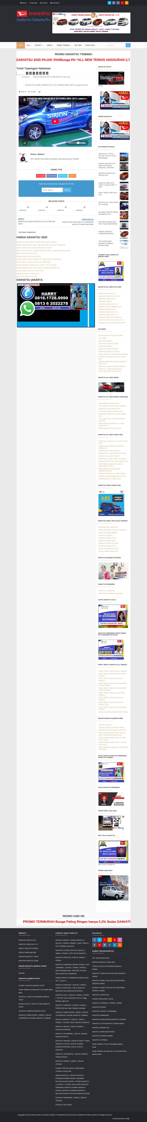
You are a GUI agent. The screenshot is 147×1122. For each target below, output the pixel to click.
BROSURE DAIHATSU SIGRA (28, 961)
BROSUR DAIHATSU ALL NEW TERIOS (111, 473)
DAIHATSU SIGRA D (105, 535)
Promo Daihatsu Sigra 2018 (108, 551)
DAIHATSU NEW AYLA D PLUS (109, 296)
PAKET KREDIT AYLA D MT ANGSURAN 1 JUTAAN (34, 248)
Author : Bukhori (37, 154)
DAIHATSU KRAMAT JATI (101, 1028)
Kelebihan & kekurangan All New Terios (112, 476)
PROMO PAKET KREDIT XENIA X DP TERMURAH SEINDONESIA (38, 259)
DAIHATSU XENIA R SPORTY (108, 349)
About (24, 3)
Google (41, 176)
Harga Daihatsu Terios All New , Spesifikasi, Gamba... (109, 470)
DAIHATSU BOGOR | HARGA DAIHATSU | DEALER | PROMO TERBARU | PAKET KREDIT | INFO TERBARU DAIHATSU (72, 943)
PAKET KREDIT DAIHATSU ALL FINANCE (112, 671)
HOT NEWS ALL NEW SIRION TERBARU (112, 406)
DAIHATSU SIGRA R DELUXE (108, 549)
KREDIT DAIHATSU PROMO (28, 948)
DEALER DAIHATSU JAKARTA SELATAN (112, 730)
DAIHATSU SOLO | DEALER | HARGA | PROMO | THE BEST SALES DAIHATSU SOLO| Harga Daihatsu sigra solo (72, 998)
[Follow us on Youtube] (114, 940)
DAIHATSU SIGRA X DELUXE (108, 543)
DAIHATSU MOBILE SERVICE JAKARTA (111, 366)
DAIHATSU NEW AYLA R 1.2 (108, 315)
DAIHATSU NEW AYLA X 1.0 (108, 304)
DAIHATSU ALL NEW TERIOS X (109, 451)
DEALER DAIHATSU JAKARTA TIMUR (111, 727)
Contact (44, 3)
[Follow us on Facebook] (118, 3)
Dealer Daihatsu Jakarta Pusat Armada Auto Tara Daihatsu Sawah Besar (111, 734)
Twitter (63, 176)
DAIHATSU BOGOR (99, 1007)
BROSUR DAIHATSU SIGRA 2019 (103, 962)
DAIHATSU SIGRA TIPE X (107, 541)
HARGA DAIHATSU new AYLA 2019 (28, 256)
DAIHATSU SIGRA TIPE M (107, 538)
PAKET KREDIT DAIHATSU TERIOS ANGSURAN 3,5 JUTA (110, 465)
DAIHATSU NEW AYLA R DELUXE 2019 (106, 174)
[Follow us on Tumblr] (109, 945)
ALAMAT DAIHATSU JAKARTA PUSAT (32, 985)
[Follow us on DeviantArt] (94, 945)
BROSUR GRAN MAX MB (27, 952)
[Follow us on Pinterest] (99, 945)
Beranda (22, 973)
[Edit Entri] (39, 91)
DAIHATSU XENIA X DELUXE (108, 343)
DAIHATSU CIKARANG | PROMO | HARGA (107, 1003)
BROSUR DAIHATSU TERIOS (28, 956)
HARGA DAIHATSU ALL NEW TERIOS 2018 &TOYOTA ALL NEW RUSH (40, 245)
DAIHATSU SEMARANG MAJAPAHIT (110, 593)
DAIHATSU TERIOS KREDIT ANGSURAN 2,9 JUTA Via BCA (36, 242)
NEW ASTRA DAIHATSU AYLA (26, 253)
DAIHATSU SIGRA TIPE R (107, 546)
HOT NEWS (102, 338)
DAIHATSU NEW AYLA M (107, 299)
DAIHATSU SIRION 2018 (100, 995)
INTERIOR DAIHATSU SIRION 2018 (110, 411)
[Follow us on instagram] (113, 3)
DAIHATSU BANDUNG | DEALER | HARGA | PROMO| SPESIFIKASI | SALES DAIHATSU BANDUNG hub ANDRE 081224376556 (71, 988)
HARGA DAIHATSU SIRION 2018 (109, 428)
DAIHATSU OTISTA (99, 1023)
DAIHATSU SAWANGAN (100, 1015)
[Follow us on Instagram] (104, 945)
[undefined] (28, 207)
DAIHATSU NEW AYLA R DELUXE (109, 317)
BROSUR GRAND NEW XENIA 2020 (110, 335)
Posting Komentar (27, 232)
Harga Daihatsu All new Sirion (108, 403)
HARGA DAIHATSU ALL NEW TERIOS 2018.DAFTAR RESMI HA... (38, 268)
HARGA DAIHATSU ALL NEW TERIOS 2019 (113, 461)
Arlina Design (124, 1118)
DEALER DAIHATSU (105, 725)
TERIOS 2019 (104, 958)
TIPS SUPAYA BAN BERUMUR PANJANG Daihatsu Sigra (105, 243)
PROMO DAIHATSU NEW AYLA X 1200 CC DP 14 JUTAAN (36, 265)
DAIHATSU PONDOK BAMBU (102, 1036)
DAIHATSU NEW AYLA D (107, 293)
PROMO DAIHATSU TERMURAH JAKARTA (105, 232)
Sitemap (34, 3)
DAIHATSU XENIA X (105, 341)
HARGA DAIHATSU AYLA (107, 309)
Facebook (52, 176)
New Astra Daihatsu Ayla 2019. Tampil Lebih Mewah (107, 223)
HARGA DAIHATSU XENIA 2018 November (113, 354)
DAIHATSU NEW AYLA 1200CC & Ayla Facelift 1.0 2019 (107, 185)
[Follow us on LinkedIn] (114, 945)
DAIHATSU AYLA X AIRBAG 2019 (109, 307)
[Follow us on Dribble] (120, 940)
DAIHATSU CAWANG (119, 1019)
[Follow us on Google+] (122, 3)
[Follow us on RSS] (109, 940)
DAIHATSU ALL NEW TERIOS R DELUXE (112, 459)
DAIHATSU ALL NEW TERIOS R (109, 456)
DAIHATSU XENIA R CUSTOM (26, 276)
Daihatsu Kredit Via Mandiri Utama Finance (113, 712)
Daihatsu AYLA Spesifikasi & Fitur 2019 (111, 323)
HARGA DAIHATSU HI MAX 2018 (27, 274)
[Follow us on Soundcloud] (120, 945)
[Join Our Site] (126, 3)
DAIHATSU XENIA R (105, 346)
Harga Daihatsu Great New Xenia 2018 (29, 271)
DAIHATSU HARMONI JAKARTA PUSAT (32, 1011)
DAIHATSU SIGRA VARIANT (108, 533)
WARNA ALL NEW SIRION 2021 (109, 409)
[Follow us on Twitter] (109, 3)
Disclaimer (56, 3)
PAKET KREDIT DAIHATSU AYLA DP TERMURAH (33, 262)
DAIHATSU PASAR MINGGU (102, 1019)
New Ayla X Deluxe (105, 301)
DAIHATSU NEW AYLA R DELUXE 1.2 (111, 320)
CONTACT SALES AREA (63, 1105)
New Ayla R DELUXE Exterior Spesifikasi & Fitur (108, 213)
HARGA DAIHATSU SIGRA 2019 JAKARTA (112, 530)
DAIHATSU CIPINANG (99, 1040)
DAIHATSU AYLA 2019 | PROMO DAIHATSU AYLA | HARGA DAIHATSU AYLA (43, 251)
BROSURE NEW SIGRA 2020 (108, 527)
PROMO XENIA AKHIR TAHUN (102, 999)
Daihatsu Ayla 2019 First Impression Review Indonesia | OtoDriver (106, 165)
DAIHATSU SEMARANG (106, 591)
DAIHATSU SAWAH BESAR (115, 1023)
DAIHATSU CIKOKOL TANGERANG (104, 1011)
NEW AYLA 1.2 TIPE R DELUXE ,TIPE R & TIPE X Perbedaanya (107, 156)
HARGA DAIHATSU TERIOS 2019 (109, 479)
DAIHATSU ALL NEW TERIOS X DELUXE (112, 453)
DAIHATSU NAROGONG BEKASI (103, 1032)
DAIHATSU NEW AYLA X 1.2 (108, 312)
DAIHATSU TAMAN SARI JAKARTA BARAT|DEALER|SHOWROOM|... (110, 370)
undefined (22, 210)
